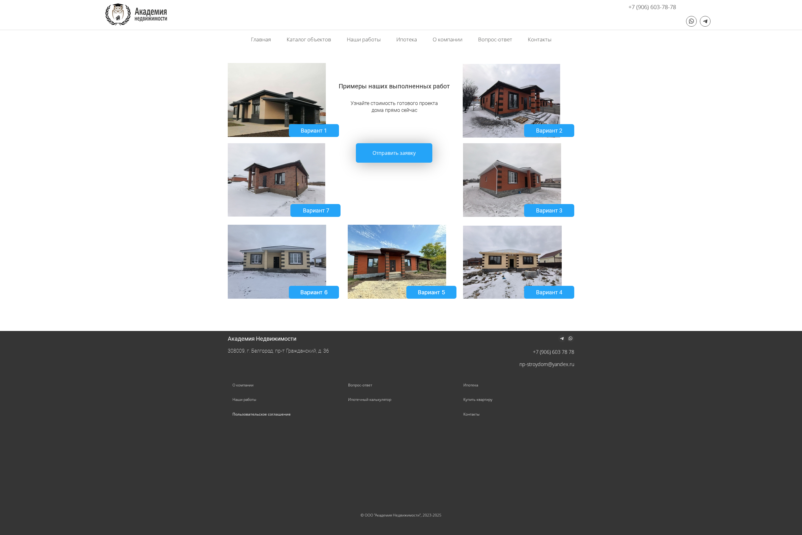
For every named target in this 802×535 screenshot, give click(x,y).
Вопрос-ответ (360, 385)
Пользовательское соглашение (261, 414)
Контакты (471, 414)
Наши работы (244, 399)
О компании (242, 385)
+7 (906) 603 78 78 (553, 352)
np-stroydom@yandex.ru (546, 364)
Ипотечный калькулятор (369, 399)
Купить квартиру (477, 399)
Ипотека (470, 385)
